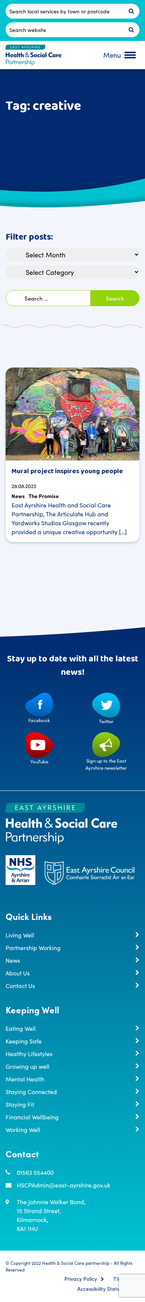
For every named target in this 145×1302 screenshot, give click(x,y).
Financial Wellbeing (32, 1117)
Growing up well (27, 1066)
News (18, 496)
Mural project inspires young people (67, 471)
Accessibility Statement (104, 1289)
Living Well (20, 935)
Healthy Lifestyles (29, 1053)
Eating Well (21, 1028)
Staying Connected (31, 1091)
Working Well (23, 1129)
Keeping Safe (24, 1041)
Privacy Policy (80, 1279)
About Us (18, 973)
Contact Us (20, 985)
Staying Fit (20, 1104)
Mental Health (25, 1079)
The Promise (44, 496)
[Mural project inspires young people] (72, 414)
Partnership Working (33, 947)
